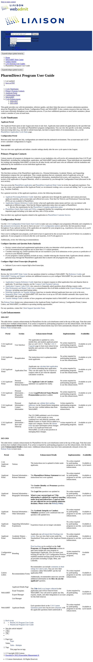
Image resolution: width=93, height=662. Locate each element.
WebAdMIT (9, 97)
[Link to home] (35, 28)
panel (40, 608)
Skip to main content (8, 2)
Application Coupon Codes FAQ (17, 286)
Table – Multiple (16, 645)
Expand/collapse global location (12, 70)
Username (35, 38)
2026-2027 (14, 101)
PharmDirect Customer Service (59, 215)
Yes (7, 631)
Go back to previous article (15, 36)
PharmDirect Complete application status (47, 207)
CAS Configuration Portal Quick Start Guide (23, 224)
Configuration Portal (12, 95)
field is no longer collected (45, 589)
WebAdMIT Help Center (14, 60)
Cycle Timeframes (11, 89)
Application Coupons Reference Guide (19, 282)
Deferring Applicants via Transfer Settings (20, 292)
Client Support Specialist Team (34, 308)
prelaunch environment (12, 226)
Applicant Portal (11, 93)
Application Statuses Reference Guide (19, 203)
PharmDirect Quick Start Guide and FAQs (20, 209)
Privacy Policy (57, 503)
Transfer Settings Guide (13, 298)
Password (34, 41)
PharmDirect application (23, 185)
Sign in (13, 43)
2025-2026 (14, 103)
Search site (9, 32)
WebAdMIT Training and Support (13, 276)
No (7, 633)
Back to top (9, 621)
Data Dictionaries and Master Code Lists (19, 288)
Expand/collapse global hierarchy (12, 53)
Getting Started (10, 62)
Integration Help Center (13, 294)
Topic (12, 641)
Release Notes (9, 302)
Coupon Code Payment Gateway (47, 284)
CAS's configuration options (50, 226)
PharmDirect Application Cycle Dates (14, 132)
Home (7, 58)
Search (8, 34)
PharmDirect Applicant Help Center (48, 185)
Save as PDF (10, 83)
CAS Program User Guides (15, 64)
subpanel (58, 608)
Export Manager (76, 288)
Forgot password (21, 49)
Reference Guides (75, 274)
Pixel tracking (36, 546)
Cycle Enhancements (13, 99)
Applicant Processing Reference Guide (19, 197)
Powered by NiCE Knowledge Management (22, 655)
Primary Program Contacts (14, 91)
